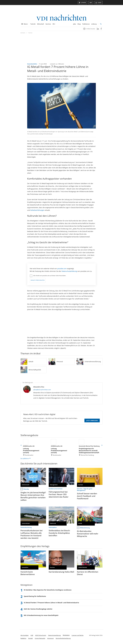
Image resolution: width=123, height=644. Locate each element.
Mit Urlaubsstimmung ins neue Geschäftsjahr (41, 615)
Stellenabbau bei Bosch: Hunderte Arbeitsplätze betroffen (59, 533)
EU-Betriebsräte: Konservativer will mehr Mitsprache (87, 533)
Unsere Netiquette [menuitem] (40, 638)
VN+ (54, 24)
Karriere (48, 24)
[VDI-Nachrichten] (61, 18)
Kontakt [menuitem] (30, 638)
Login (99, 2)
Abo (91, 2)
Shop (79, 24)
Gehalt (31, 362)
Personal (60, 362)
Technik (32, 24)
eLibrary (94, 24)
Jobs (74, 24)
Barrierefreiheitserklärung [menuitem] (63, 638)
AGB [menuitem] (32, 635)
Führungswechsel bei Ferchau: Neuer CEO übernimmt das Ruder (58, 494)
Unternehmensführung (93, 362)
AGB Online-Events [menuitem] (40, 635)
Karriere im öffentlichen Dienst (87, 573)
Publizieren (86, 24)
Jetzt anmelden (92, 420)
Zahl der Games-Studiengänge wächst (38, 609)
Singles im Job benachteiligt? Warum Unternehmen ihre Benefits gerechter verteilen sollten (33, 496)
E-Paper (83, 2)
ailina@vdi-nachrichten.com (42, 390)
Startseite (22, 32)
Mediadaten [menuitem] (66, 635)
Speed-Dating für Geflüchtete (35, 596)
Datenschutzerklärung (69, 271)
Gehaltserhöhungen (37, 210)
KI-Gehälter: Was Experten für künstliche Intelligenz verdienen (47, 590)
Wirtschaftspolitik (35, 370)
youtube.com (62, 269)
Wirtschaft (40, 24)
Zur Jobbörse (24, 458)
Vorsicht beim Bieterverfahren (27, 573)
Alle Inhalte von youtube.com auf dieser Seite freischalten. (49, 275)
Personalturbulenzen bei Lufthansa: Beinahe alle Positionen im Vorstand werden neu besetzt (31, 534)
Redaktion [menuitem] (23, 638)
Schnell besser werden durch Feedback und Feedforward (87, 496)
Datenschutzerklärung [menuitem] (54, 635)
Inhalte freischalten (38, 280)
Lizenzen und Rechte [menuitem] (77, 635)
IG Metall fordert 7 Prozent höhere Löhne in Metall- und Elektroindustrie (51, 603)
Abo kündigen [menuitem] (24, 635)
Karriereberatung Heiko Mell (61, 572)
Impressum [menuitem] (50, 638)
